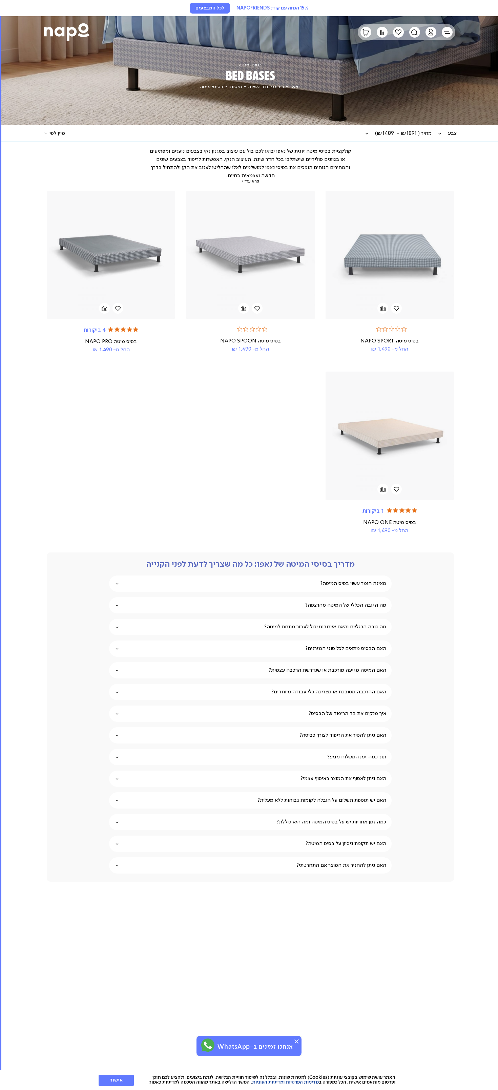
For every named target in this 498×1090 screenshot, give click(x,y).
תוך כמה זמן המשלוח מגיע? (356, 757)
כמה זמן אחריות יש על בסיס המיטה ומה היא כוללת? (331, 822)
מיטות (236, 86)
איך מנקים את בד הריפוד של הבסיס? (347, 713)
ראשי (295, 86)
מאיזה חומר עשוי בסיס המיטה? (353, 583)
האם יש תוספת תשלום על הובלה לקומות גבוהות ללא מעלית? (321, 800)
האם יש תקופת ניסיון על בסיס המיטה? (346, 843)
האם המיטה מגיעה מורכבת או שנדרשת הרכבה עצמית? (327, 670)
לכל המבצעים (209, 8)
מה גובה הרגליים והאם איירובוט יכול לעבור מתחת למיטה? (325, 627)
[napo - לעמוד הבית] (66, 32)
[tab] (452, 133)
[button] (431, 32)
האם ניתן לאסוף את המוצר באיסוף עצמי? (343, 778)
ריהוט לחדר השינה (266, 86)
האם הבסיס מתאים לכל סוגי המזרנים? (345, 648)
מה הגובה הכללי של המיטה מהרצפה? (345, 605)
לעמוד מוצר (390, 275)
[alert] (249, 1046)
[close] (296, 1041)
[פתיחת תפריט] (447, 32)
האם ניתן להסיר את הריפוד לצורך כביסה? (342, 735)
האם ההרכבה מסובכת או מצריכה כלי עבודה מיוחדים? (328, 692)
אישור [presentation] (116, 1080)
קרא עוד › (250, 181)
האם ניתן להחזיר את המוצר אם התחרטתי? (341, 865)
